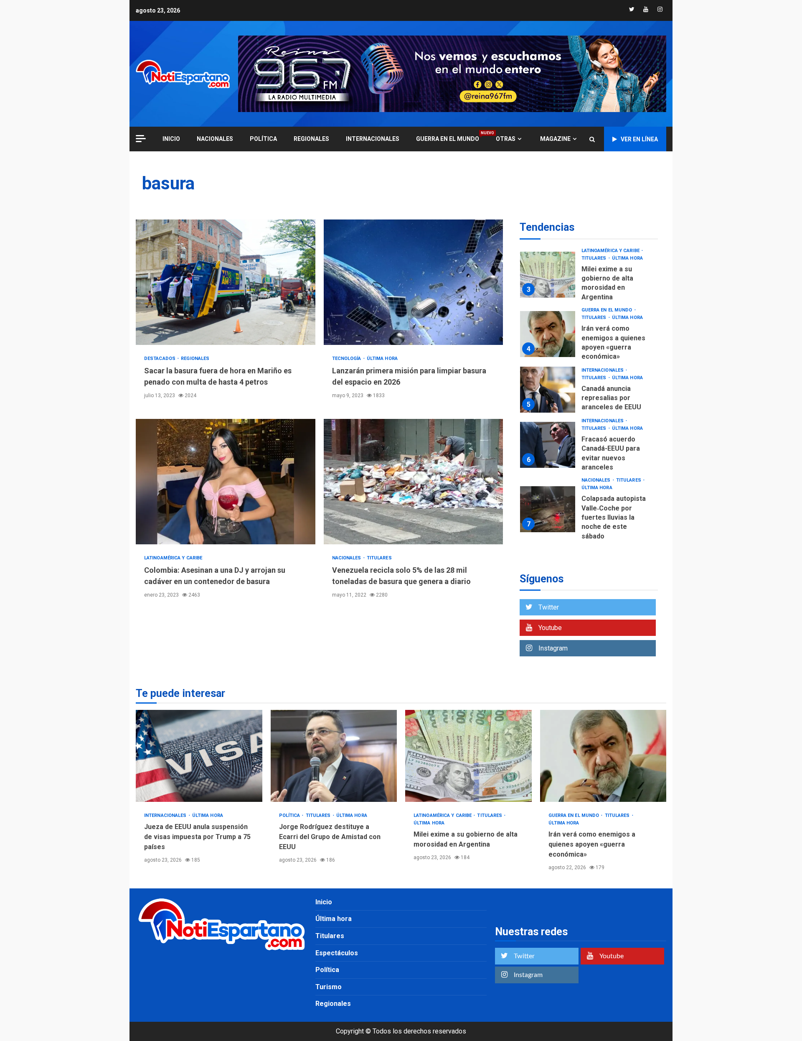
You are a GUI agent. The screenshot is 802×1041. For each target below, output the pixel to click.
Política (263, 138)
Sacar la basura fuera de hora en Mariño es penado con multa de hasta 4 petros (225, 282)
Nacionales (215, 138)
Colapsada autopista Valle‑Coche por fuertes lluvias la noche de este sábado (547, 509)
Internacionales (372, 138)
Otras (505, 138)
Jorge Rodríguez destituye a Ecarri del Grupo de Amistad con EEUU (334, 756)
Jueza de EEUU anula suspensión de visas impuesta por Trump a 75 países (199, 756)
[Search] (592, 139)
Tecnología (347, 358)
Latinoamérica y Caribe (173, 558)
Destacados (160, 358)
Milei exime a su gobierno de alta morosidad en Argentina (547, 275)
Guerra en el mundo (447, 138)
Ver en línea (639, 139)
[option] (589, 277)
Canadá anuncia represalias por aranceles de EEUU (547, 390)
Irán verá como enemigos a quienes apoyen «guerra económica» (547, 334)
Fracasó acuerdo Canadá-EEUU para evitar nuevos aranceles (547, 445)
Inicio (323, 902)
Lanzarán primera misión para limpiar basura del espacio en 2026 (413, 282)
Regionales (311, 138)
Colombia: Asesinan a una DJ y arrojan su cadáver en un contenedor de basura (225, 481)
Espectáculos (336, 953)
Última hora (382, 358)
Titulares (379, 558)
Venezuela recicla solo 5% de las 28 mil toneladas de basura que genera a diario (413, 481)
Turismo (328, 987)
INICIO (171, 138)
